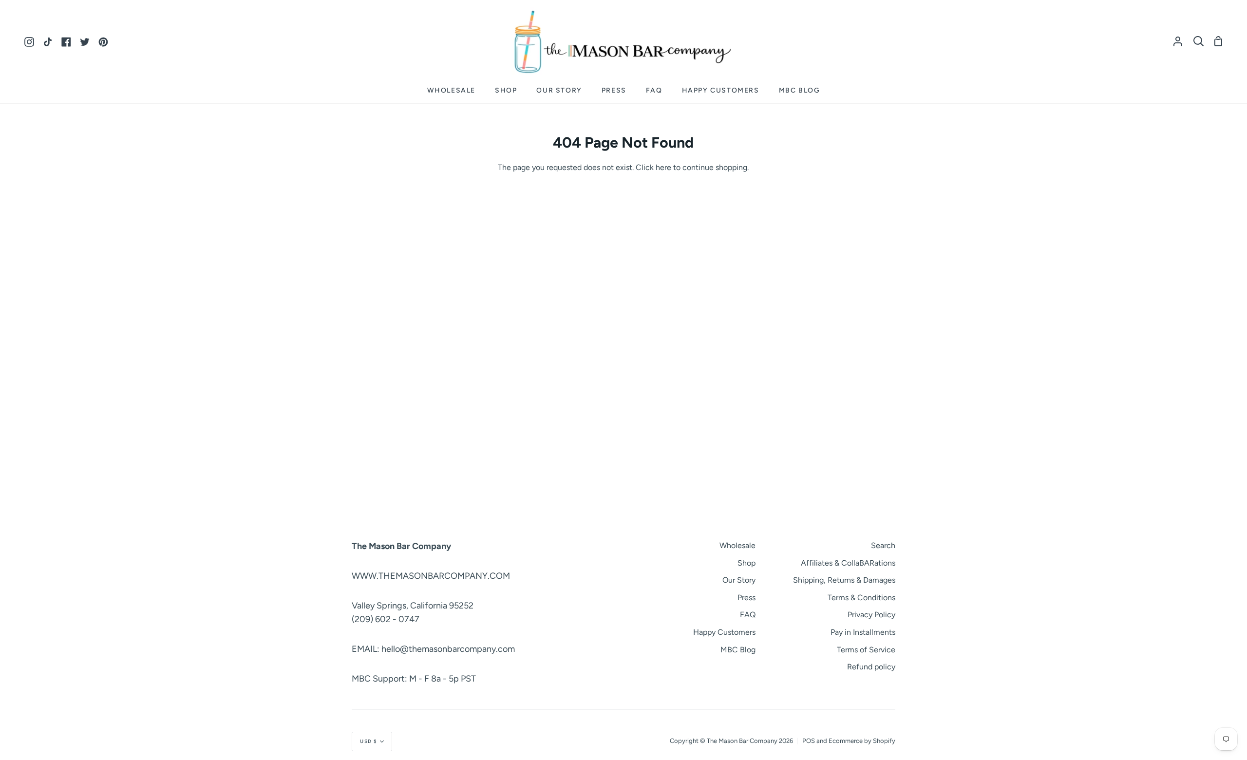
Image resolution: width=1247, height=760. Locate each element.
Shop (746, 563)
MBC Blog (738, 649)
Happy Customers (724, 632)
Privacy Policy (871, 614)
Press (746, 597)
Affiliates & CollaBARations (848, 563)
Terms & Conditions (861, 597)
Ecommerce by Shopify (862, 740)
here (663, 167)
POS (808, 740)
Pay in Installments (863, 632)
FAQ (748, 614)
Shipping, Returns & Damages (844, 580)
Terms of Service (866, 649)
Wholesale (737, 545)
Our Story (739, 580)
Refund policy (871, 666)
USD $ (369, 741)
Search (883, 545)
